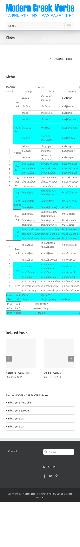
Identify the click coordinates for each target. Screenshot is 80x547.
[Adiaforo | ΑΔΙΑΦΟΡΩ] (21, 353)
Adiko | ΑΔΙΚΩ (52, 372)
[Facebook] (44, 476)
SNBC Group (56, 493)
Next (69, 58)
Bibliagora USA (16, 426)
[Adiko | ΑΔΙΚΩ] (59, 353)
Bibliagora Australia (19, 402)
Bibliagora (30, 493)
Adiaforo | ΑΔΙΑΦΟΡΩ (18, 372)
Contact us (14, 451)
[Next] (71, 359)
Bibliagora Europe (18, 410)
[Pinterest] (56, 476)
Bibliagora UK (16, 418)
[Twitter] (50, 476)
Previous (58, 58)
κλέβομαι (67, 97)
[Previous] (9, 359)
